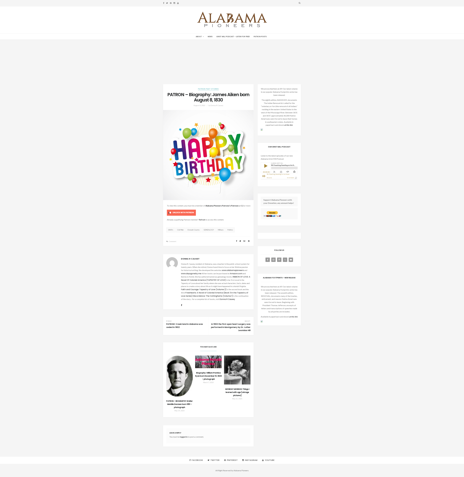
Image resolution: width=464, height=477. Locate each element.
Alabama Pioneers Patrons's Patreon (222, 205)
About (199, 36)
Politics (230, 230)
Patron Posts (260, 36)
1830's (170, 230)
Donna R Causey (217, 105)
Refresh (202, 219)
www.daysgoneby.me (191, 273)
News (210, 36)
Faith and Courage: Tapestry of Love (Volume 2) (203, 289)
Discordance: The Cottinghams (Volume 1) (213, 296)
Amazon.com (236, 273)
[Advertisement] (232, 58)
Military (220, 230)
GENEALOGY (209, 230)
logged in (184, 437)
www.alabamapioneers (233, 270)
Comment (172, 241)
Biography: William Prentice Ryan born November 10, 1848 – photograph (208, 375)
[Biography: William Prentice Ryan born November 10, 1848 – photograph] (208, 362)
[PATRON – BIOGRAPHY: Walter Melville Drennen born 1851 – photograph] (179, 376)
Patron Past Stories (208, 89)
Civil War (180, 230)
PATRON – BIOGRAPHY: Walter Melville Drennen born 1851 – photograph (179, 404)
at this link (288, 125)
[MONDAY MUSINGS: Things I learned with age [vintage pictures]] (237, 370)
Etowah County (193, 230)
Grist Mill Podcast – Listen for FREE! (233, 36)
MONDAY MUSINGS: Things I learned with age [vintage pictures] (237, 392)
